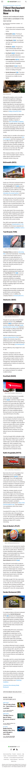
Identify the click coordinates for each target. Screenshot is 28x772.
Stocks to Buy (18, 5)
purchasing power (19, 344)
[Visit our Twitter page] (14, 749)
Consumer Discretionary (9, 685)
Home (4, 5)
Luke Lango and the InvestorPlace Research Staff (9, 737)
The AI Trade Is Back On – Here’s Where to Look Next (9, 706)
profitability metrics (19, 227)
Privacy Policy (21, 755)
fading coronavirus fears (15, 111)
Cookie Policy (6, 759)
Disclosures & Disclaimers (12, 755)
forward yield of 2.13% (17, 224)
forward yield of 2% (19, 295)
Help (23, 754)
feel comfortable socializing (16, 121)
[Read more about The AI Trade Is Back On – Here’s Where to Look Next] (21, 704)
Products (14, 754)
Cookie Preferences (14, 759)
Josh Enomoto (7, 23)
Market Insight (6, 702)
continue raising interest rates (11, 337)
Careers (4, 755)
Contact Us (19, 754)
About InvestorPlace (7, 754)
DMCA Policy (13, 761)
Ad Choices (6, 757)
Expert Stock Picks (10, 5)
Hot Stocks (5, 726)
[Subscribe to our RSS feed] (17, 749)
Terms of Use (21, 759)
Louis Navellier (10, 710)
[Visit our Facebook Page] (11, 749)
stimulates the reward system (11, 193)
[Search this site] (26, 1)
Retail (17, 685)
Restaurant (6, 687)
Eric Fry (9, 723)
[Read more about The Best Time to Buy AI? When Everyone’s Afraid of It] (21, 715)
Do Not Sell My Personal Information (16, 757)
